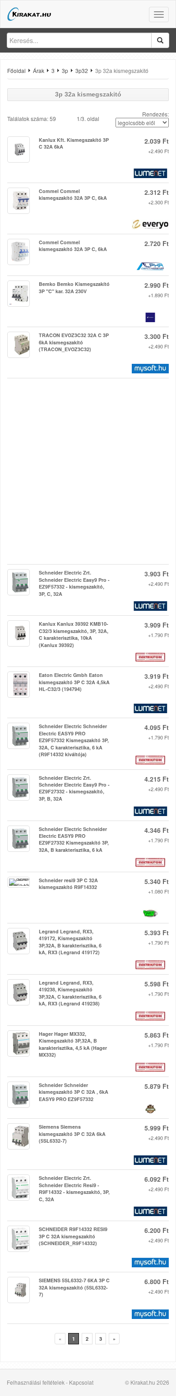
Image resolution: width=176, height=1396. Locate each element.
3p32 (81, 70)
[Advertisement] (88, 471)
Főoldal (16, 70)
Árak (38, 70)
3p (65, 70)
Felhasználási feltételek (36, 1382)
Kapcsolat (81, 1382)
